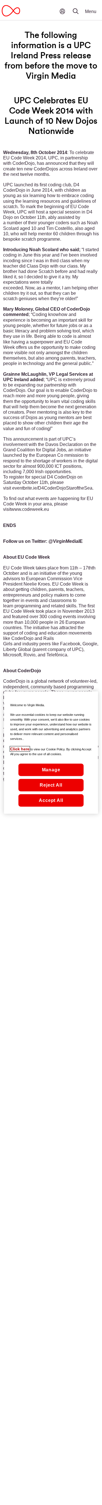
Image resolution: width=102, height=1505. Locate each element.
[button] (79, 7)
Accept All (51, 800)
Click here (19, 749)
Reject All (51, 785)
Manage (51, 769)
